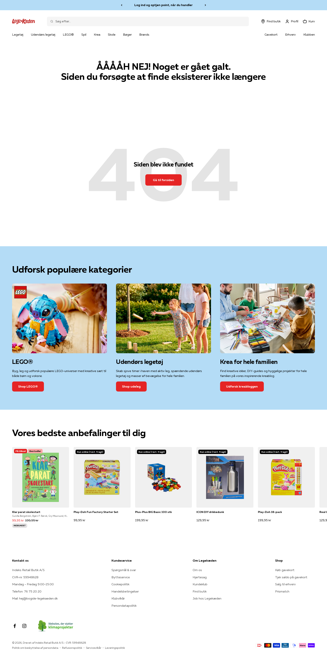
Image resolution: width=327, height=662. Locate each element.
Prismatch (282, 591)
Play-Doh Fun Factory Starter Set (96, 512)
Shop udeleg (131, 386)
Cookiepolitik (120, 584)
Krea (97, 34)
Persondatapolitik (124, 605)
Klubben (309, 34)
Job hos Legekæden (207, 598)
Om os (197, 570)
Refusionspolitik (72, 647)
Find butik (200, 591)
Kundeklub (200, 584)
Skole (111, 34)
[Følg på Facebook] (14, 625)
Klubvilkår (118, 598)
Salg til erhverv (285, 584)
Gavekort (271, 34)
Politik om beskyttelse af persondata (35, 647)
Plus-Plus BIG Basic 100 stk (153, 512)
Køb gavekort (284, 570)
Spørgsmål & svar (123, 570)
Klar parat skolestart (26, 512)
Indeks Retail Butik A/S (28, 570)
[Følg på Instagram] (24, 625)
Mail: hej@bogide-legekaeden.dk (35, 598)
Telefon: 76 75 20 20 (26, 591)
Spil (83, 34)
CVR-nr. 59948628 (25, 577)
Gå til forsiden (163, 180)
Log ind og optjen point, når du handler (163, 5)
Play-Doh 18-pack (270, 512)
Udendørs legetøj (43, 34)
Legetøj (17, 34)
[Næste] (205, 5)
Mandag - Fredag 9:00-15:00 (33, 584)
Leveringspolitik (115, 647)
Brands (144, 34)
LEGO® (68, 34)
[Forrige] (121, 5)
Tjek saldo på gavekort (291, 577)
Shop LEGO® (28, 386)
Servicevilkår (93, 647)
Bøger (127, 34)
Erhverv (290, 34)
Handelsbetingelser (125, 591)
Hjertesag (200, 577)
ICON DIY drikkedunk (210, 512)
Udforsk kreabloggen (242, 386)
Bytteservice (120, 577)
